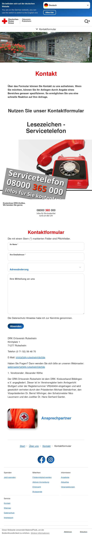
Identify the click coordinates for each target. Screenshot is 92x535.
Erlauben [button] (83, 532)
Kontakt (7, 503)
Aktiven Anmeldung (40, 482)
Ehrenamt (36, 486)
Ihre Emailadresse (17, 254)
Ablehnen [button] (68, 532)
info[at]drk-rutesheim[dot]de (30, 357)
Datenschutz (9, 512)
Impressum (8, 517)
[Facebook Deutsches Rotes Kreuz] (41, 459)
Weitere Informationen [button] (40, 533)
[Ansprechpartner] (22, 418)
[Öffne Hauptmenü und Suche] (87, 21)
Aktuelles (65, 482)
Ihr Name (14, 244)
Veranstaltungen (68, 486)
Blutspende (37, 491)
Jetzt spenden (10, 477)
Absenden (15, 326)
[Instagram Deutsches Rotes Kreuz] (50, 459)
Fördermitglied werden (42, 477)
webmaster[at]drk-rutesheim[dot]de (26, 367)
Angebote (65, 477)
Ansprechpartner (56, 418)
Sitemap (7, 508)
